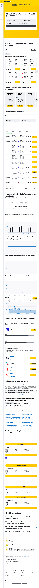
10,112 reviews (12, 331)
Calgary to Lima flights (9, 422)
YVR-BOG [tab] (16, 202)
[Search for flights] (1, 5)
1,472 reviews (12, 359)
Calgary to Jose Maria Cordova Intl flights (12, 421)
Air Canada (12, 367)
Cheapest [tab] (7, 53)
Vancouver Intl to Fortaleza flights (26, 426)
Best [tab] (12, 53)
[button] (2, 1)
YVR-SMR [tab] (25, 202)
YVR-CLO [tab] (30, 202)
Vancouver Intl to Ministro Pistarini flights (12, 415)
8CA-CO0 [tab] (12, 212)
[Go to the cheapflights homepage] (7, 1)
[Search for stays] (1, 7)
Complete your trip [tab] (17, 403)
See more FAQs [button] (21, 394)
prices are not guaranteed (25, 556)
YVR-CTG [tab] (12, 202)
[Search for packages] (1, 11)
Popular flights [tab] (26, 405)
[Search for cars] (1, 9)
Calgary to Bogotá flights (25, 417)
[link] (10, 106)
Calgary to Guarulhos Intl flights (26, 418)
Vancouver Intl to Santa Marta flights (11, 426)
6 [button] (34, 188)
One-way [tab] (22, 53)
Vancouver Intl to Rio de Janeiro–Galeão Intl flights (13, 419)
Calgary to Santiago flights (25, 421)
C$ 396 (12, 16)
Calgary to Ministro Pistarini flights (11, 425)
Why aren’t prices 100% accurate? (12, 563)
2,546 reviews (12, 376)
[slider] (29, 125)
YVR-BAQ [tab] (21, 202)
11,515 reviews (12, 370)
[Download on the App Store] (32, 574)
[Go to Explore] (1, 13)
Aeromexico (12, 356)
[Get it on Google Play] (32, 572)
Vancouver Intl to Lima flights (10, 414)
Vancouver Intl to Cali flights (26, 425)
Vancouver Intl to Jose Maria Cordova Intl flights (13, 417)
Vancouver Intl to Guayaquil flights (27, 422)
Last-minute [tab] (17, 53)
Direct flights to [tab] (25, 403)
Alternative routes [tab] (9, 403)
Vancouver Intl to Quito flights (26, 415)
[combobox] (19, 18)
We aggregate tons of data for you (12, 561)
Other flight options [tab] (18, 405)
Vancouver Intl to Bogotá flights (26, 414)
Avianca (11, 373)
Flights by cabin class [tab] (9, 405)
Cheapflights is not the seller (11, 559)
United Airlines (12, 328)
